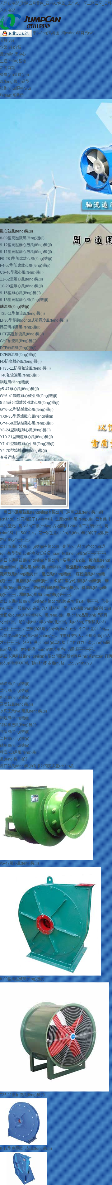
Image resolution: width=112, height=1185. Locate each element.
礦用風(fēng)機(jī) (14, 745)
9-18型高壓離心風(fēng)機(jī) (24, 300)
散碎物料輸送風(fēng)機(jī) (55, 588)
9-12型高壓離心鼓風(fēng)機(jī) (26, 245)
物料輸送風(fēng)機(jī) (18, 725)
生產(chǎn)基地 (13, 61)
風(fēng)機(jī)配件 (14, 759)
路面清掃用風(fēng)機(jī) (20, 327)
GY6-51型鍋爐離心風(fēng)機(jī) (27, 409)
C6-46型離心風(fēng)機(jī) (22, 272)
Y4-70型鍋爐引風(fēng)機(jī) (23, 451)
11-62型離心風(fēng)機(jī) (21, 279)
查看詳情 (7, 457)
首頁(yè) (7, 40)
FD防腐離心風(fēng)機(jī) (21, 361)
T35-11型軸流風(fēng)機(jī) (22, 313)
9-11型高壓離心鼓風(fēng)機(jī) (26, 252)
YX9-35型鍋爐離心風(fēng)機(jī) (26, 416)
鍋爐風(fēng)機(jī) (14, 382)
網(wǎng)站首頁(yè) (78, 33)
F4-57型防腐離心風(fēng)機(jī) (25, 265)
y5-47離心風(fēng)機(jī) (19, 389)
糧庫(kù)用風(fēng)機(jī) (39, 594)
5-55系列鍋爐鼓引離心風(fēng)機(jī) (29, 403)
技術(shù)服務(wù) (15, 88)
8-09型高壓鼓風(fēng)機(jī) (22, 238)
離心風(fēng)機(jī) (35, 567)
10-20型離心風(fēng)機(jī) (21, 286)
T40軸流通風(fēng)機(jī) (20, 375)
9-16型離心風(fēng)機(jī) (20, 293)
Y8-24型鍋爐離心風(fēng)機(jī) (25, 430)
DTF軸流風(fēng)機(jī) (18, 348)
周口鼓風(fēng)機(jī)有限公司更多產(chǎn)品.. (38, 766)
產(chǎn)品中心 (13, 54)
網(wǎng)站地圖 (46, 33)
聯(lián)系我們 (12, 95)
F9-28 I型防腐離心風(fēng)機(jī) (26, 259)
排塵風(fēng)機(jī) (30, 581)
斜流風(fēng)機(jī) (14, 697)
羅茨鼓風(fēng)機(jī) (16, 574)
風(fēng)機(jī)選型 (14, 81)
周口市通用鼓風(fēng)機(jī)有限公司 (33, 512)
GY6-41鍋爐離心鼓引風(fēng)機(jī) (28, 396)
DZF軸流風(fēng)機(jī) (18, 355)
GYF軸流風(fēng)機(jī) (18, 341)
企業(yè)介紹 (10, 47)
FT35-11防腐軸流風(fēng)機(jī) (25, 368)
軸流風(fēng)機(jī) (14, 684)
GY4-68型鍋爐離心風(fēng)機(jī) (27, 423)
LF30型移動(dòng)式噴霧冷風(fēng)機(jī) (34, 320)
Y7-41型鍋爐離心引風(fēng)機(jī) (27, 444)
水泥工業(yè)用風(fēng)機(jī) (77, 581)
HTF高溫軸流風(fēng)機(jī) (22, 334)
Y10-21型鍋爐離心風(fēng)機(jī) (26, 437)
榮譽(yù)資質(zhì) (14, 75)
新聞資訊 (7, 68)
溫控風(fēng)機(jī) (56, 574)
